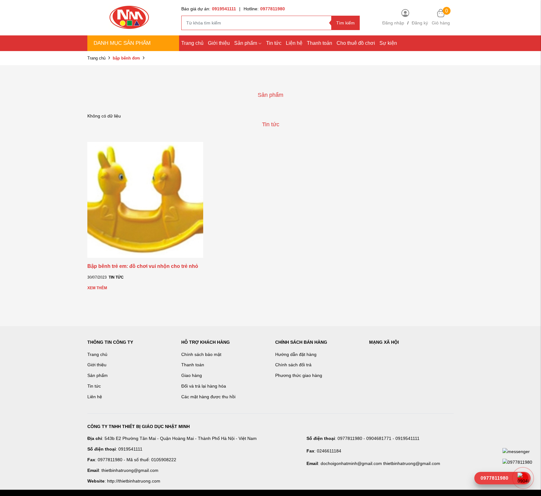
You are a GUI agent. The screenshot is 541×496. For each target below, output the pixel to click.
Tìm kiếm (345, 22)
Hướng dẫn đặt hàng (296, 354)
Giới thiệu (219, 43)
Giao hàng (191, 375)
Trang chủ (192, 43)
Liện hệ (294, 43)
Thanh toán (319, 43)
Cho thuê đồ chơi (356, 43)
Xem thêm (97, 288)
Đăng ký (420, 22)
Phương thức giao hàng (298, 375)
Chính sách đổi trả (293, 364)
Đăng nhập (393, 22)
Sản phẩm (245, 43)
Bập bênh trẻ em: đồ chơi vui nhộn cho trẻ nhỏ (142, 266)
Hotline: (264, 8)
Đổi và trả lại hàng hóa (203, 386)
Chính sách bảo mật (201, 354)
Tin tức (273, 43)
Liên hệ (94, 396)
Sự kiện (388, 43)
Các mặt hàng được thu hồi (208, 396)
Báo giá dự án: (208, 8)
